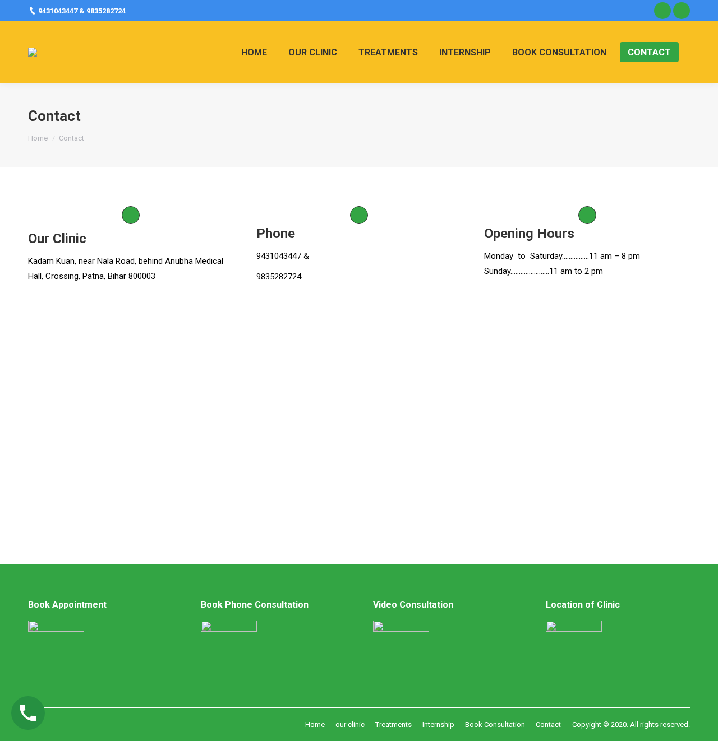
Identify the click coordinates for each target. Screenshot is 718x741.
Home (38, 138)
